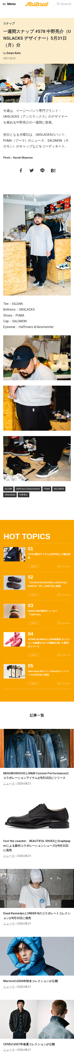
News (33, 566)
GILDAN (8, 489)
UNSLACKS (10, 495)
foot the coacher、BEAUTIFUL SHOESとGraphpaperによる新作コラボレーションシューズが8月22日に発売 (36, 845)
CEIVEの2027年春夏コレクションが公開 (29, 1044)
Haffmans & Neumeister (28, 489)
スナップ (9, 23)
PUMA (47, 489)
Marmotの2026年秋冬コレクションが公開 (30, 981)
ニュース (9, 783)
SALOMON (59, 489)
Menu (11, 4)
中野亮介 (23, 495)
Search (66, 4)
